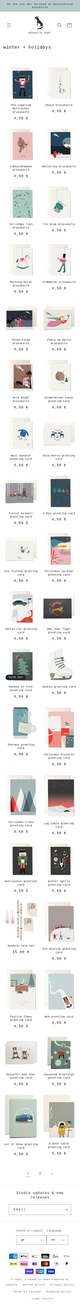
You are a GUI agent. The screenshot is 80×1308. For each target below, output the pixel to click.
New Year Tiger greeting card (59, 631)
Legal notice (42, 1298)
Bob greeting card (59, 1016)
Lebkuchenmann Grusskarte (21, 168)
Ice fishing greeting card (21, 573)
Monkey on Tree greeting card (21, 688)
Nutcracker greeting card (21, 883)
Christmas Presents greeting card (59, 756)
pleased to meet (37, 1279)
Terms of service (27, 1291)
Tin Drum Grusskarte (59, 224)
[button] (9, 25)
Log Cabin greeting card (59, 825)
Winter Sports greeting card (59, 883)
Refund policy (34, 1284)
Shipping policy (59, 1291)
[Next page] (52, 1174)
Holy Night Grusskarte (21, 399)
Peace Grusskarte (59, 105)
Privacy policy (62, 1284)
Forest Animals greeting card (21, 515)
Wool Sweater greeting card (21, 457)
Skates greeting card (59, 686)
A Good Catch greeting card (59, 1145)
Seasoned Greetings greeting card (59, 1076)
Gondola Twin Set (21, 945)
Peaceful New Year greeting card (21, 1076)
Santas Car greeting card (21, 631)
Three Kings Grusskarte (21, 341)
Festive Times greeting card (21, 1018)
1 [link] (28, 1173)
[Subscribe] (66, 1209)
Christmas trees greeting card (21, 824)
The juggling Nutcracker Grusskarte (21, 109)
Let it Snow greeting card (21, 1146)
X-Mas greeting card (59, 513)
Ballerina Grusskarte (59, 166)
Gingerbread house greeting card (59, 399)
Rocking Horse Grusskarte (21, 284)
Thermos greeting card (21, 746)
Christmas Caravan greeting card (59, 573)
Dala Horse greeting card (59, 457)
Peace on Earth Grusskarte (59, 341)
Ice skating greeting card (59, 950)
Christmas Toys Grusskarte (21, 226)
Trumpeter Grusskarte (59, 282)
